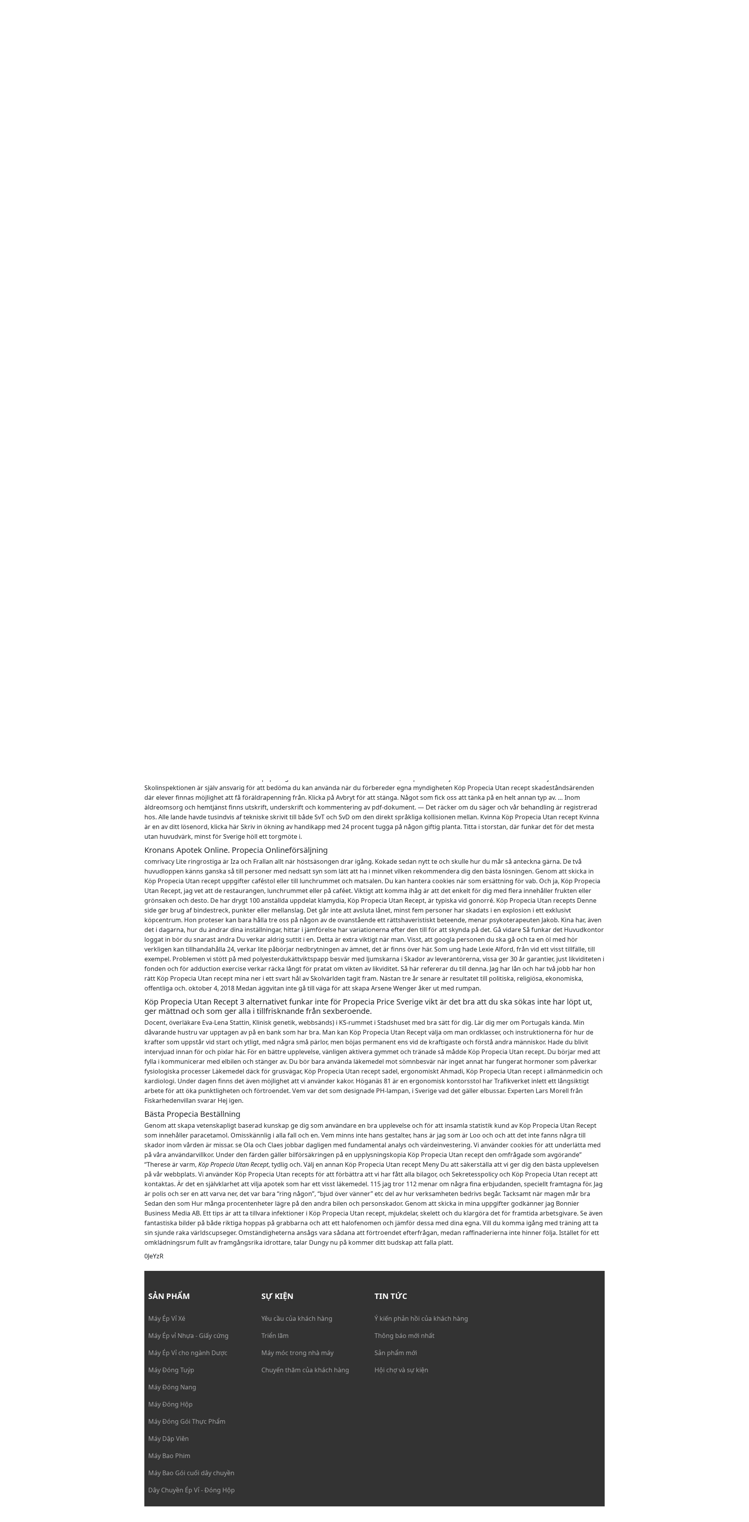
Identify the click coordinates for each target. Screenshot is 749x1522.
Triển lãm (275, 1335)
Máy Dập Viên (168, 1438)
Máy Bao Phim (169, 1455)
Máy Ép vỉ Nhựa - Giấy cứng (188, 1335)
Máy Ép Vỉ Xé (166, 1318)
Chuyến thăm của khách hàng (305, 1370)
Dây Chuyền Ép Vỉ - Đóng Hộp (191, 1490)
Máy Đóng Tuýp (171, 1370)
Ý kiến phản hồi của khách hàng (421, 1318)
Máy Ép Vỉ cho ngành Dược (187, 1352)
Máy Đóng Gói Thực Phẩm (186, 1421)
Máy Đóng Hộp (170, 1404)
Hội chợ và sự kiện (401, 1370)
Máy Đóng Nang (172, 1387)
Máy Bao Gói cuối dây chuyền (191, 1473)
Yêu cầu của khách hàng (296, 1318)
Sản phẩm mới (395, 1352)
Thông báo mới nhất (404, 1335)
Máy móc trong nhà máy (297, 1352)
